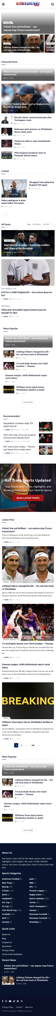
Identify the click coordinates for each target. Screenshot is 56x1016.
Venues (32, 910)
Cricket (46, 224)
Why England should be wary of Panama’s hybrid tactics (30, 154)
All (29, 224)
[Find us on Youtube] (10, 1001)
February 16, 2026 (19, 441)
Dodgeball (6, 898)
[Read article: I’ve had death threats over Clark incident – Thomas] (8, 366)
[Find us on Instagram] (6, 1001)
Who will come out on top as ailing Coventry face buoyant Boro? (19, 436)
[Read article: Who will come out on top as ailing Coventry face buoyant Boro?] (46, 438)
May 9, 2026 (17, 252)
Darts (4, 894)
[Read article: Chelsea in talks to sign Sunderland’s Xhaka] (6, 143)
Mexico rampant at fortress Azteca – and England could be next (27, 73)
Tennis (6, 43)
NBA (31, 883)
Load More (28, 402)
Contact (19, 1007)
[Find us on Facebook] (2, 1001)
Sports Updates (10, 640)
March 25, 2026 (16, 299)
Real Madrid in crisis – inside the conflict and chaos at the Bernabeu (27, 246)
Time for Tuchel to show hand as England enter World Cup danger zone (26, 105)
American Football (10, 879)
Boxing (5, 886)
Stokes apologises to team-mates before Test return (13, 201)
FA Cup (5, 906)
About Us (6, 934)
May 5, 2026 (15, 316)
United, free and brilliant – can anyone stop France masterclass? (21, 28)
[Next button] (7, 215)
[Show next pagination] (39, 745)
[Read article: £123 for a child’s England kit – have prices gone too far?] (28, 272)
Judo (31, 879)
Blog (4, 938)
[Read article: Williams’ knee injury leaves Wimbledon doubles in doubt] (8, 389)
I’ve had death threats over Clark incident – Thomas (32, 364)
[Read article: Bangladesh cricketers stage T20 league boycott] (46, 427)
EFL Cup (6, 902)
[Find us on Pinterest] (18, 1001)
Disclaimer (7, 946)
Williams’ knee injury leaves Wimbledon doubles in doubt (30, 388)
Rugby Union (35, 894)
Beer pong (7, 883)
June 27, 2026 (20, 124)
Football (7, 22)
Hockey (5, 922)
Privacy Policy (8, 950)
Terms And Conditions (12, 954)
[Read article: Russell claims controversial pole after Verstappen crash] (6, 120)
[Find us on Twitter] (22, 1001)
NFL (31, 886)
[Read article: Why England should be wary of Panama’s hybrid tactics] (6, 155)
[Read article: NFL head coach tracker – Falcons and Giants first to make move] (46, 450)
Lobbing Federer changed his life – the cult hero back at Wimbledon (21, 48)
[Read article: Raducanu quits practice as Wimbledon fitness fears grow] (6, 131)
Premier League (36, 890)
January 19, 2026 (19, 453)
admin (8, 252)
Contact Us (7, 942)
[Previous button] (3, 215)
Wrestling (33, 922)
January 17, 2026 (19, 430)
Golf (4, 918)
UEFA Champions (37, 906)
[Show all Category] (53, 224)
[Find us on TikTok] (14, 1001)
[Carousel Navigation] (28, 215)
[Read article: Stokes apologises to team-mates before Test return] (14, 188)
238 (33, 745)
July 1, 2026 (9, 78)
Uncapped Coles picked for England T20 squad (41, 183)
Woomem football (38, 914)
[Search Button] (52, 4)
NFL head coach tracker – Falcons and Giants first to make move (19, 448)
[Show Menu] (3, 4)
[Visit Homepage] (28, 4)
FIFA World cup (8, 289)
